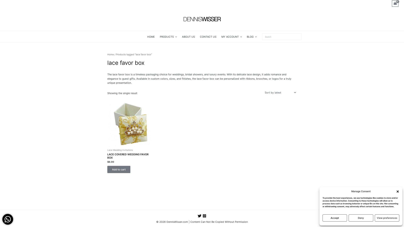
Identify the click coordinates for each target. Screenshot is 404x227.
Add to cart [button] (119, 169)
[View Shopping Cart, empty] (395, 3)
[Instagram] (204, 216)
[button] (397, 191)
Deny (361, 217)
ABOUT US (188, 36)
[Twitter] (200, 216)
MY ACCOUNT (230, 36)
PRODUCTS (167, 36)
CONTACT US (208, 36)
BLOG (250, 36)
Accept (335, 217)
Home (110, 54)
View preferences (387, 217)
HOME (151, 36)
